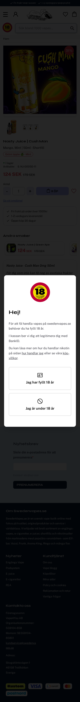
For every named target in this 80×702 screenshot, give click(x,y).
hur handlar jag (32, 353)
